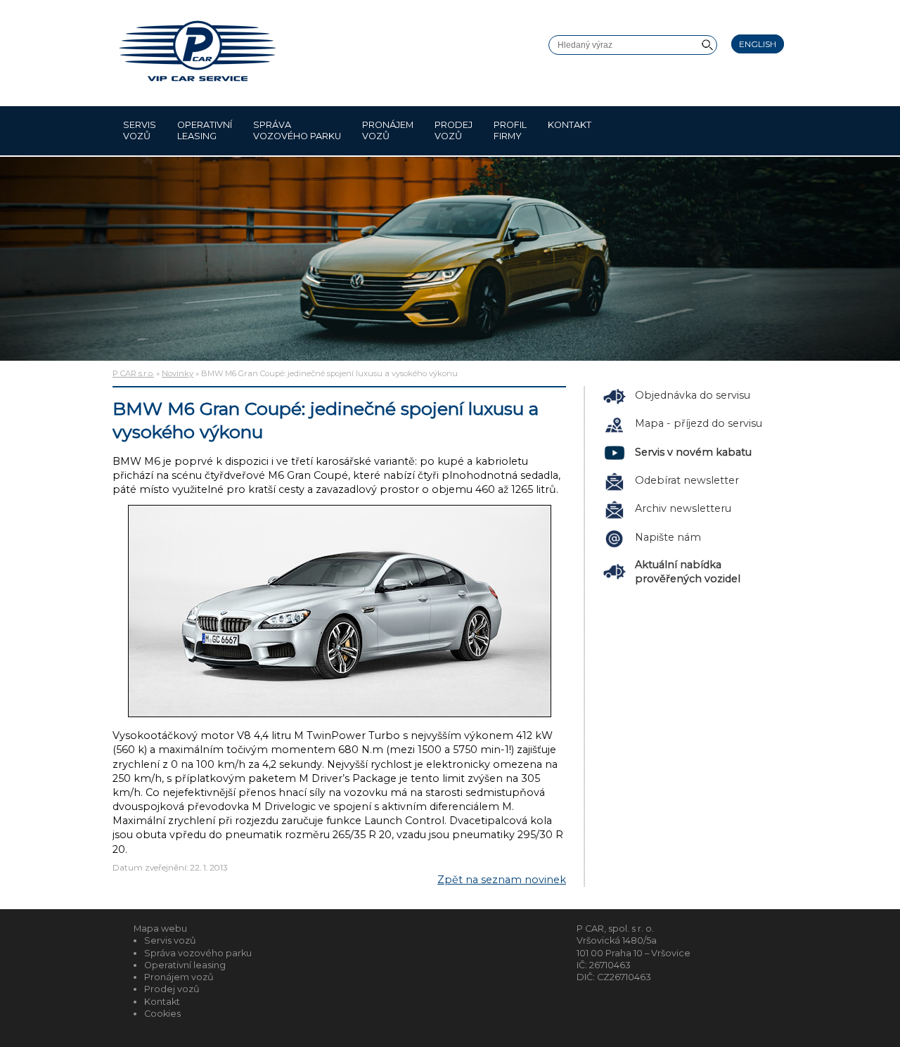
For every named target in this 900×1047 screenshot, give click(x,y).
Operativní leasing (204, 130)
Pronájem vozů (387, 130)
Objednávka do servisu (692, 395)
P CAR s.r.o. (133, 373)
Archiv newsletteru (683, 508)
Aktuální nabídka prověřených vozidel (687, 571)
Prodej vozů (453, 130)
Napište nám (668, 537)
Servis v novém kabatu (693, 452)
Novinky (177, 373)
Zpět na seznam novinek (501, 879)
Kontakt (569, 125)
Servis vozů (139, 130)
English (757, 44)
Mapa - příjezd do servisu (698, 423)
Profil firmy (510, 130)
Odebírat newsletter (687, 480)
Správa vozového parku (297, 130)
